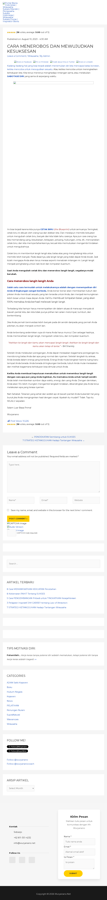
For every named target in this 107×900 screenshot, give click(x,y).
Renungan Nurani (16, 710)
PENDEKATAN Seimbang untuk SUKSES (55, 437)
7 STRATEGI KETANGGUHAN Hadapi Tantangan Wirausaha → (54, 440)
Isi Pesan (69, 857)
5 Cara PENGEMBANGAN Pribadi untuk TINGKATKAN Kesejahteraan (41, 598)
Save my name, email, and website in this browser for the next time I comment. (52, 510)
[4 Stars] (13, 32)
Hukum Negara (14, 692)
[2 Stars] (9, 32)
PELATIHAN (13, 705)
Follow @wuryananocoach (20, 764)
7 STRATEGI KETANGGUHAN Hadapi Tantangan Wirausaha (36, 607)
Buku (9, 687)
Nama (67, 836)
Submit (73, 873)
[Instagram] (32, 860)
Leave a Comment (16, 56)
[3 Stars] (11, 32)
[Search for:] (53, 563)
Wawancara (12, 719)
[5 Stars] (14, 32)
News (10, 701)
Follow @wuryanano (17, 760)
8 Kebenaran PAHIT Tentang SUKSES (26, 593)
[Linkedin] (22, 860)
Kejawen (11, 696)
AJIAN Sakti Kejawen (17, 682)
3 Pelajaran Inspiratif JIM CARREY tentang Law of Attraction (37, 603)
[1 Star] (8, 32)
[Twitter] (12, 860)
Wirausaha (33, 56)
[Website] (86, 501)
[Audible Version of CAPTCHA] (15, 527)
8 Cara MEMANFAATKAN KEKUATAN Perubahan (31, 589)
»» (36, 659)
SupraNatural (13, 715)
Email (67, 846)
